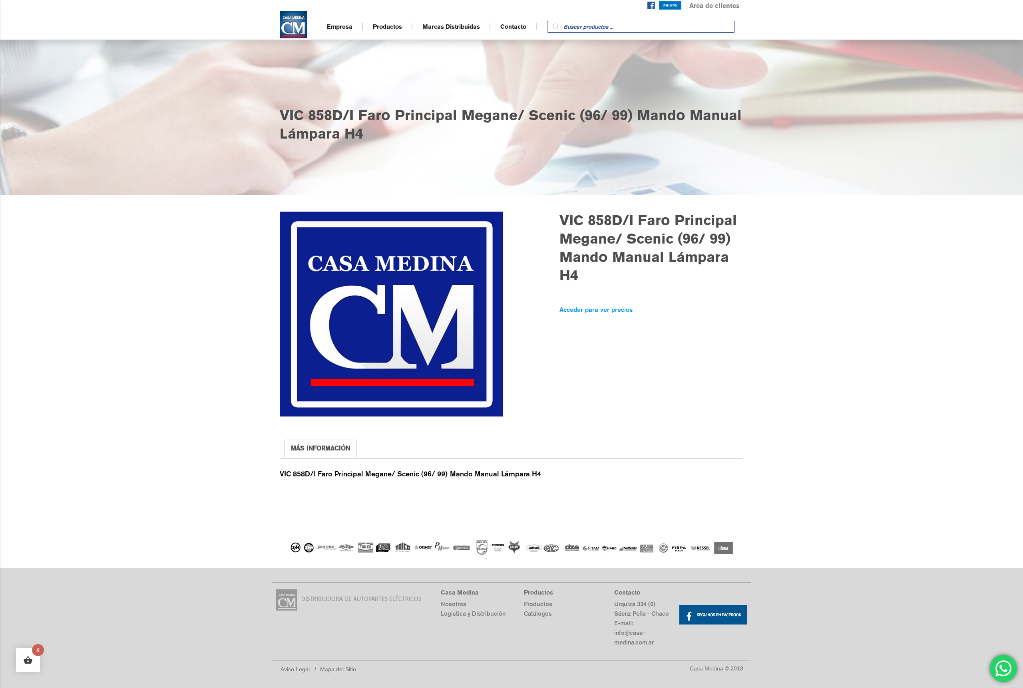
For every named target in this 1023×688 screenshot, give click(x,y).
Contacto (513, 26)
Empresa (339, 26)
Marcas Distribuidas (451, 26)
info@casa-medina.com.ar (634, 637)
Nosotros (453, 604)
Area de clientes (714, 6)
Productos (387, 26)
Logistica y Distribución (473, 613)
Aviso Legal (295, 669)
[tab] (320, 448)
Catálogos (538, 613)
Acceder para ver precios (596, 309)
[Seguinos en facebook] (651, 7)
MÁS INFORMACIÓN (320, 448)
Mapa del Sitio (338, 669)
